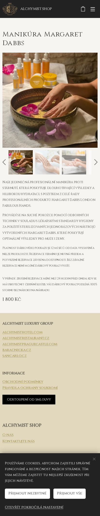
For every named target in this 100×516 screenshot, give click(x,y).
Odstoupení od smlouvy (29, 399)
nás (10, 434)
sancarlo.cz (14, 355)
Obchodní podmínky (22, 381)
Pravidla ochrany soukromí (30, 387)
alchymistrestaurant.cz (25, 338)
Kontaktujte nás (18, 441)
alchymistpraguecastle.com (29, 344)
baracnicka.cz (16, 349)
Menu (93, 9)
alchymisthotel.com (22, 332)
